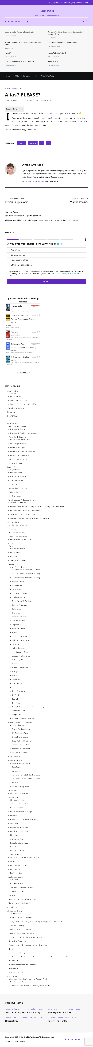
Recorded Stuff (15, 557)
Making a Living (16, 396)
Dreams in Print (15, 869)
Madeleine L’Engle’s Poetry (19, 831)
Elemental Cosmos (19, 621)
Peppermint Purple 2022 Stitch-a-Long (26, 779)
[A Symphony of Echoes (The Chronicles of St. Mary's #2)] (8, 362)
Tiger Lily (15, 699)
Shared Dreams (13, 855)
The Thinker (16, 695)
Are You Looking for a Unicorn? (20, 918)
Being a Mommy (14, 470)
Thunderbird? (11, 1021)
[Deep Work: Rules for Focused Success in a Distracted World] (8, 320)
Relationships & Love (14, 911)
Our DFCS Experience (18, 476)
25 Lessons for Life (17, 800)
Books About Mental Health (20, 440)
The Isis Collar (16, 306)
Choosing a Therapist (18, 444)
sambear (49, 113)
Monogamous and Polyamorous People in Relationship (28, 945)
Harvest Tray (16, 644)
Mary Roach (15, 350)
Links (14, 1009)
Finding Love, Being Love (17, 941)
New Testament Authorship (20, 982)
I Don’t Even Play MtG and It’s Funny (22, 1012)
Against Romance (14, 914)
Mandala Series (17, 664)
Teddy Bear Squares (19, 691)
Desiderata (14, 816)
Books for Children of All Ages (21, 812)
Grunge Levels (13, 484)
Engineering (16, 625)
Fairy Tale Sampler (18, 629)
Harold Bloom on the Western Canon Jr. (24, 820)
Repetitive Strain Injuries (17, 463)
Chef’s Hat (16, 613)
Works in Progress (16, 761)
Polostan (14, 332)
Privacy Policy (12, 907)
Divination (12, 895)
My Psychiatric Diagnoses (19, 455)
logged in (20, 215)
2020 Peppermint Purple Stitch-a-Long (26, 570)
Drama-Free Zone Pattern (21, 729)
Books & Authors (16, 808)
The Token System (16, 480)
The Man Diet (13, 961)
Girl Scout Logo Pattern (20, 733)
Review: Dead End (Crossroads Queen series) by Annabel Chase (66, 33)
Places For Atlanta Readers (19, 843)
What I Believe (12, 976)
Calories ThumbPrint (19, 605)
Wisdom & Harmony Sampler (23, 719)
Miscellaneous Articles (15, 877)
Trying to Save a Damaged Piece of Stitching (28, 707)
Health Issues (12, 424)
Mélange (15, 672)
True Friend (16, 703)
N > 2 (10, 949)
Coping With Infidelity (16, 926)
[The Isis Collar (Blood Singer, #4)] (8, 311)
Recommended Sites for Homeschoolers (25, 511)
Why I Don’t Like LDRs (16, 973)
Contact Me (11, 412)
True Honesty (13, 969)
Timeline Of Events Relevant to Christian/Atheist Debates (30, 986)
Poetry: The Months (57, 1021)
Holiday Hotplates (18, 648)
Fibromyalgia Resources (18, 429)
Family (7, 88)
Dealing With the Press (16, 891)
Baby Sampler (17, 589)
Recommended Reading (16, 953)
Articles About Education (19, 503)
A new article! (53, 61)
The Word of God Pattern (21, 749)
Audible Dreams (15, 861)
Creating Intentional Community (19, 929)
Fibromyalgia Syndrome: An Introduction (25, 433)
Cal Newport (10, 325)
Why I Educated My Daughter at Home (22, 500)
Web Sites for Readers (18, 851)
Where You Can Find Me (19, 400)
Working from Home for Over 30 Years (24, 404)
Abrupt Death (13, 880)
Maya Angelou (15, 835)
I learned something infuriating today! (62, 42)
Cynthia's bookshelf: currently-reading (23, 300)
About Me (12, 394)
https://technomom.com (36, 181)
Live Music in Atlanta (17, 549)
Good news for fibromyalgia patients (19, 32)
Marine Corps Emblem (20, 668)
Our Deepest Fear (16, 839)
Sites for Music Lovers (18, 560)
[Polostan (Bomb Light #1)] (8, 337)
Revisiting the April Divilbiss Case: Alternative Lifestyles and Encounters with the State (39, 957)
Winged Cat (16, 715)
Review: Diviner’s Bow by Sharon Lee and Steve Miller (23, 43)
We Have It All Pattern (19, 753)
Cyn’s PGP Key (12, 416)
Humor (7, 1009)
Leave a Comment (46, 100)
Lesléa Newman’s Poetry (19, 827)
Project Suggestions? (16, 200)
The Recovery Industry (16, 533)
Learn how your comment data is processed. (58, 220)
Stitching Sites (15, 757)
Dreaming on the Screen (19, 865)
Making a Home (14, 492)
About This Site (12, 391)
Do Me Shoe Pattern (19, 725)
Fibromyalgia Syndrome (17, 427)
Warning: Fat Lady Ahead (17, 537)
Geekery (51, 1009)
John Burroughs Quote (20, 652)
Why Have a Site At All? (16, 408)
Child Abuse (12, 529)
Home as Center (12, 467)
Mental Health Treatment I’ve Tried (22, 452)
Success (15, 687)
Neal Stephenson (16, 335)
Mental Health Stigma (17, 448)
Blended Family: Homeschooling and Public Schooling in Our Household (37, 507)
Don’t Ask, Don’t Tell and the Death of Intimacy (25, 937)
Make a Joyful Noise (19, 660)
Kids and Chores (16, 473)
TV (24, 88)
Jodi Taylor (15, 360)
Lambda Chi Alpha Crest (21, 656)
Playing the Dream (16, 873)
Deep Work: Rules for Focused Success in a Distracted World (24, 319)
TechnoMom (46, 10)
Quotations (12, 791)
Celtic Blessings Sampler (21, 763)
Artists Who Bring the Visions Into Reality (25, 857)
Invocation (14, 823)
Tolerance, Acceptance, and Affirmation (22, 965)
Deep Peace (16, 767)
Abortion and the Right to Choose (20, 525)
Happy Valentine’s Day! (57, 53)
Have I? (8, 53)
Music (10, 546)
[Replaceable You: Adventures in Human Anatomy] (8, 349)
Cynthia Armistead (11, 100)
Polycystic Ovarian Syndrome (19, 459)
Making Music (15, 553)
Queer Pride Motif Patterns (21, 741)
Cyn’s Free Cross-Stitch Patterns (22, 723)
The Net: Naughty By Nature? (19, 903)
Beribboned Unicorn (19, 593)
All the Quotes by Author (19, 793)
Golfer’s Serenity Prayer (20, 640)
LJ (21, 88)
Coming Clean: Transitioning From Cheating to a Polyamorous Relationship (35, 922)
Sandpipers (16, 679)
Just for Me (10, 543)
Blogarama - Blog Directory (16, 1041)
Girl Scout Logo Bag (19, 636)
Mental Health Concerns (17, 437)
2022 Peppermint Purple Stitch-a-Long (26, 578)
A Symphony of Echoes (20, 357)
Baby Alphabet (17, 585)
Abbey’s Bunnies (18, 582)
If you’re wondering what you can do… (20, 61)
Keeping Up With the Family (18, 488)
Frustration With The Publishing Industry (23, 899)
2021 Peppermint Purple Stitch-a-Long (26, 574)
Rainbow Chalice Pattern (20, 745)
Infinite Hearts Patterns (20, 737)
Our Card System (14, 496)
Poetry (53, 1017)
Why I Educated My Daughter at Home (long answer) (29, 518)
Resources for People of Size (20, 539)
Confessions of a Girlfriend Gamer (20, 888)
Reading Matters (14, 797)
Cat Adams (15, 309)
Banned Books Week (15, 884)
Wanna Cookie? (79, 200)
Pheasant (15, 676)
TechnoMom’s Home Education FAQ (23, 514)
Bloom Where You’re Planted (22, 601)
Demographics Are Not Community (21, 933)
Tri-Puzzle (15, 783)
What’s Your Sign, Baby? (21, 787)
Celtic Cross (16, 609)
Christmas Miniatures (19, 617)
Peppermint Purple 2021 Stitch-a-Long (26, 775)
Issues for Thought (14, 522)
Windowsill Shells (18, 711)
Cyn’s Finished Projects (18, 567)
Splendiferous (17, 683)
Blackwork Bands (18, 597)
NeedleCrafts (13, 564)
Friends (15, 88)
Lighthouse (16, 771)
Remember (14, 847)
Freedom (15, 633)
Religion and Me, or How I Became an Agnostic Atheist (28, 979)
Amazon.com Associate (19, 804)
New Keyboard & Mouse (59, 1012)
